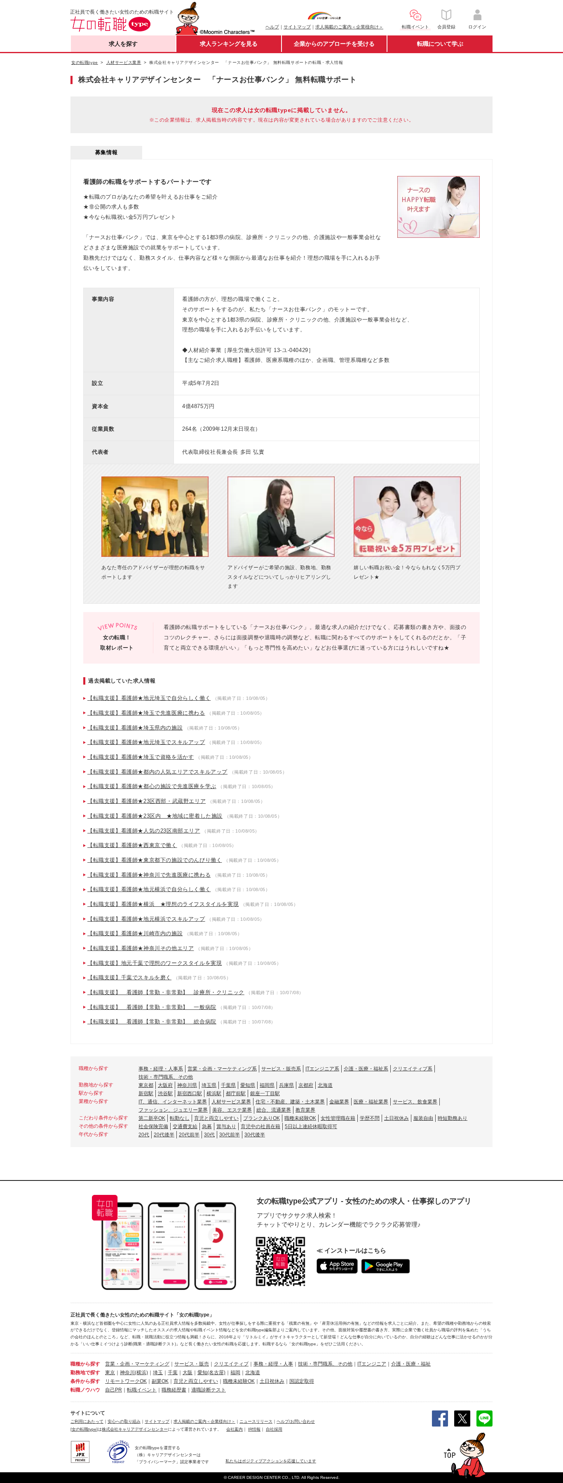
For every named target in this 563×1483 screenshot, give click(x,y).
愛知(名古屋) (211, 1372)
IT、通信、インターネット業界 (172, 1102)
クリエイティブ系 (412, 1069)
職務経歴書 (174, 1389)
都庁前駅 (236, 1093)
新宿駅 (145, 1093)
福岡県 (267, 1085)
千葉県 (228, 1085)
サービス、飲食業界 (415, 1102)
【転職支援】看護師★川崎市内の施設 (135, 933)
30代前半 (229, 1135)
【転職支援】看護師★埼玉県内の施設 (135, 728)
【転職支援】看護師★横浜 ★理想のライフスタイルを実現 (163, 904)
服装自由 (423, 1118)
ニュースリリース (255, 1421)
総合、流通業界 (273, 1110)
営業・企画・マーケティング (137, 1363)
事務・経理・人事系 (160, 1069)
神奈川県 (187, 1085)
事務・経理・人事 (273, 1363)
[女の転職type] (84, 1429)
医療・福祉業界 (371, 1102)
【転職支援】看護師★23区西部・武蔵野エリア (146, 801)
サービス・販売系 (281, 1069)
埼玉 (158, 1372)
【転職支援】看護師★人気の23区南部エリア (143, 831)
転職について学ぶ (440, 43)
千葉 (173, 1372)
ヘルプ (272, 26)
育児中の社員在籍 (260, 1126)
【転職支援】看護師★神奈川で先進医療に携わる (149, 875)
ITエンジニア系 (322, 1069)
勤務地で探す (85, 1372)
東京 (110, 1372)
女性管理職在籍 (338, 1118)
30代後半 (254, 1135)
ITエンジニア (371, 1363)
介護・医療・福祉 (411, 1363)
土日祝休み (396, 1118)
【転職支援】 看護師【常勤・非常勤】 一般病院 (151, 1007)
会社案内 (234, 1429)
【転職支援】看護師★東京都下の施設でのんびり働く (154, 860)
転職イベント (142, 1389)
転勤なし (180, 1118)
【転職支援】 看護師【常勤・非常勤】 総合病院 (151, 1021)
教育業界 (305, 1110)
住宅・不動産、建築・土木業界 (290, 1102)
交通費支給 (185, 1126)
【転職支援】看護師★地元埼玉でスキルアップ (146, 742)
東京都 (145, 1085)
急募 (207, 1126)
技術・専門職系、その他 (165, 1077)
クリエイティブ (231, 1363)
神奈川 (127, 1372)
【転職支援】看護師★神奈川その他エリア (140, 948)
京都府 (305, 1085)
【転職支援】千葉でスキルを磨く (129, 977)
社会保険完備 (153, 1126)
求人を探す (123, 43)
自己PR (113, 1389)
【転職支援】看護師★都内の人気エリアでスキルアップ (157, 772)
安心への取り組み (124, 1421)
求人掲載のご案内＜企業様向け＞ (349, 26)
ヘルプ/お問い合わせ (296, 1421)
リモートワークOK (126, 1381)
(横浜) (141, 1372)
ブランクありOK (261, 1118)
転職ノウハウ (85, 1389)
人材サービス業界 (231, 1102)
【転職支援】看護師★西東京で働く (132, 845)
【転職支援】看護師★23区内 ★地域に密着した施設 (155, 816)
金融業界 (339, 1102)
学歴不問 (370, 1118)
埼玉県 (209, 1085)
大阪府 (165, 1085)
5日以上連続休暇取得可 (311, 1126)
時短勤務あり (452, 1118)
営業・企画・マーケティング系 (222, 1069)
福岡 (235, 1372)
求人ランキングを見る (229, 43)
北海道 (325, 1085)
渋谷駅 (165, 1093)
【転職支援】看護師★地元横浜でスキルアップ (146, 919)
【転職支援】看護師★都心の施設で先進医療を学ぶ (151, 786)
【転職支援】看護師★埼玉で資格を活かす (140, 757)
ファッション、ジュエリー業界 (173, 1110)
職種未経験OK (300, 1118)
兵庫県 (286, 1085)
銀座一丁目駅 (265, 1093)
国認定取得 (301, 1381)
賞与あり (226, 1126)
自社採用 (274, 1429)
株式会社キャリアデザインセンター (135, 1429)
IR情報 (254, 1429)
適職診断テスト (208, 1389)
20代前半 (189, 1135)
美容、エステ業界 (232, 1110)
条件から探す (85, 1381)
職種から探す (85, 1363)
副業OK (160, 1381)
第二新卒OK (151, 1118)
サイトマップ (297, 26)
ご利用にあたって (86, 1421)
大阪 (187, 1372)
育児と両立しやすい (216, 1118)
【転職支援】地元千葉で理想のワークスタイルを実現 (154, 963)
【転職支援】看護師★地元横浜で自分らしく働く (149, 889)
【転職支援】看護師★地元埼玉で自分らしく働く (149, 698)
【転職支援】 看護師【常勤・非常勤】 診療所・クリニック (165, 992)
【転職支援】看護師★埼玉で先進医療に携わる (146, 713)
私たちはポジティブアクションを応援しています (270, 1461)
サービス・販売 (191, 1363)
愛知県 (247, 1085)
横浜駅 (213, 1093)
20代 (143, 1135)
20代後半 (164, 1135)
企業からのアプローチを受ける (334, 43)
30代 (209, 1135)
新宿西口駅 (189, 1093)
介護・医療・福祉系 (366, 1069)
